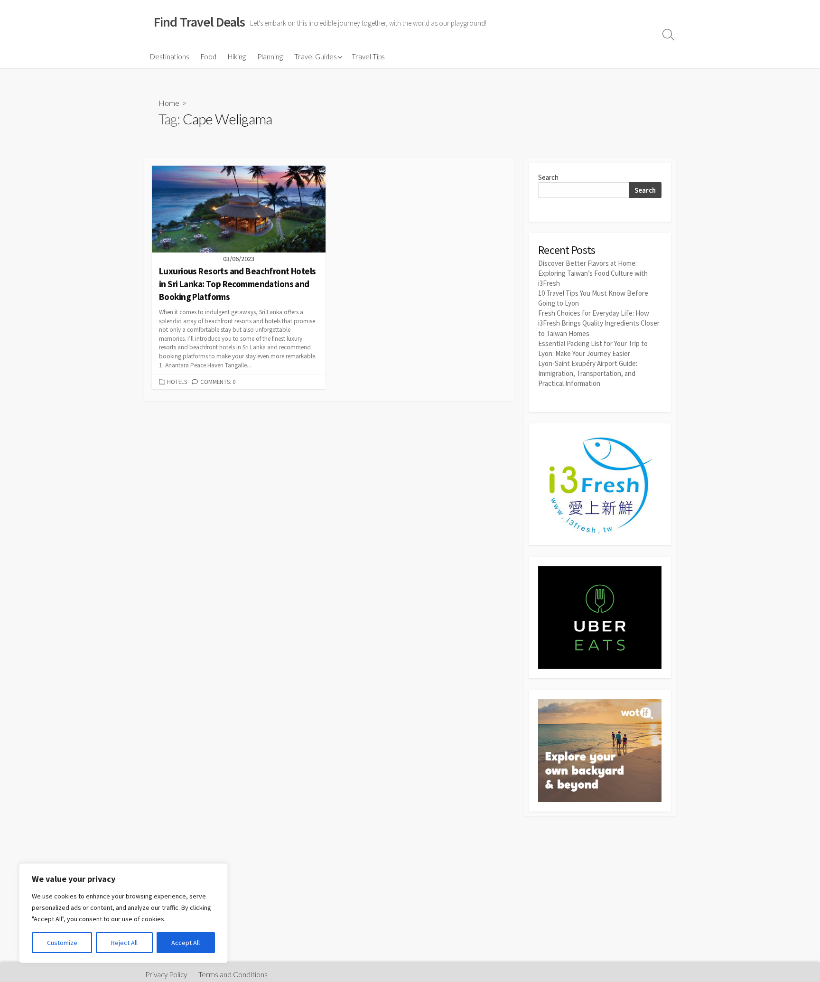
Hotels (177, 381)
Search (548, 177)
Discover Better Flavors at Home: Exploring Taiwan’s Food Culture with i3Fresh (593, 273)
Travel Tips (368, 56)
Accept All (185, 942)
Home (168, 102)
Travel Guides (315, 56)
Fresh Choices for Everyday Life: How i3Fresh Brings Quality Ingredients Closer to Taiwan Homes (599, 323)
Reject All (124, 942)
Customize (62, 942)
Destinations (169, 56)
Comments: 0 (217, 381)
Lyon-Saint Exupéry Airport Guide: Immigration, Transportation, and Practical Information (587, 373)
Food (208, 56)
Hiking (237, 56)
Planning (270, 56)
